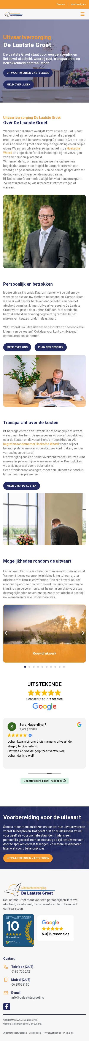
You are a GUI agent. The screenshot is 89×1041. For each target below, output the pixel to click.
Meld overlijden (78, 4)
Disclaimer (68, 1033)
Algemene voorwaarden (15, 1033)
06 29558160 (20, 984)
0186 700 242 (20, 971)
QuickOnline (35, 1024)
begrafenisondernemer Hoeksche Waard (31, 444)
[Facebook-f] (6, 1006)
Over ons (60, 4)
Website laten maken (13, 1024)
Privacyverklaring (52, 1033)
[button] (82, 14)
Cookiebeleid (35, 1033)
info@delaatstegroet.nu (27, 997)
